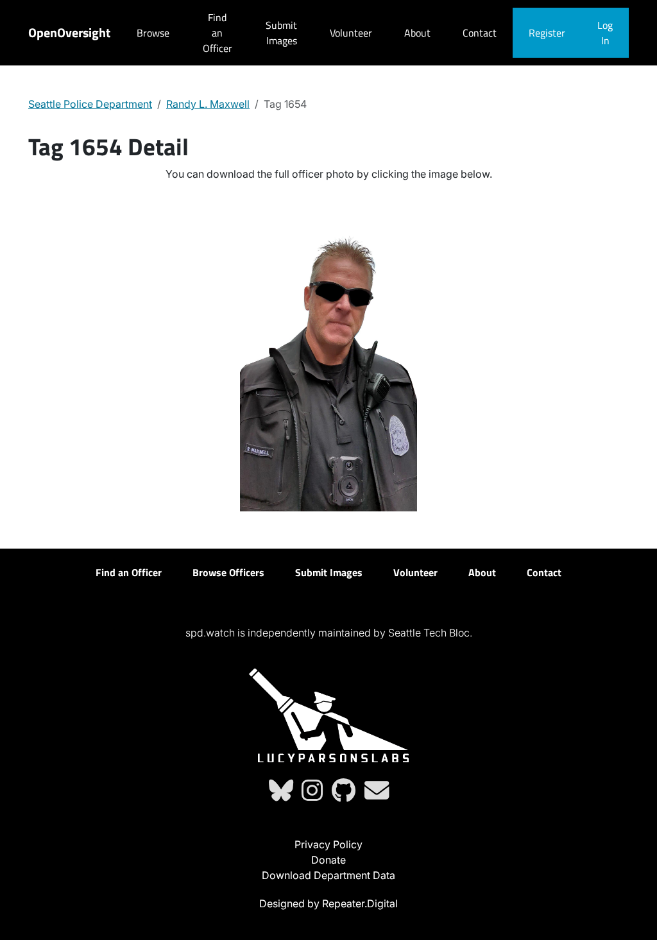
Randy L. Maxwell (208, 104)
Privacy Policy (328, 844)
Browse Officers (228, 572)
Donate (328, 859)
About (417, 32)
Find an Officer (217, 33)
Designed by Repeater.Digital (328, 903)
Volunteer (351, 32)
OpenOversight (69, 32)
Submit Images (281, 32)
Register (547, 32)
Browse (153, 32)
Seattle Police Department (90, 104)
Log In (605, 32)
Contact (480, 32)
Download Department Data (328, 875)
